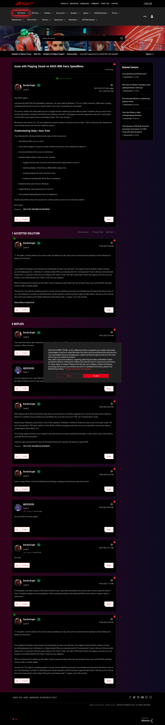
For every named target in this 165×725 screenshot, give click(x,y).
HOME (25, 697)
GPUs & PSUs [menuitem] (31, 20)
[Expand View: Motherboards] (23, 19)
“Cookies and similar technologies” (78, 369)
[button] (17, 219)
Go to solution (66, 78)
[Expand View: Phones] (119, 13)
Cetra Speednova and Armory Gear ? (134, 74)
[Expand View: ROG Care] (40, 13)
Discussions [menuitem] (60, 13)
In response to (33, 511)
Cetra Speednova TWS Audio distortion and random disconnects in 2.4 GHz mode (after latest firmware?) (135, 129)
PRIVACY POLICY (110, 705)
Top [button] (16, 719)
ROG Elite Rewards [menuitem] (88, 20)
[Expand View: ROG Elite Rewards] (96, 19)
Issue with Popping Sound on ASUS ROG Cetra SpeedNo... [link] (99, 54)
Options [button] (149, 54)
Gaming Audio (72, 54)
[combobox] (82, 38)
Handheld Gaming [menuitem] (100, 13)
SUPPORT (114, 4)
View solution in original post (24, 302)
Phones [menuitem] (114, 13)
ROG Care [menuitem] (35, 13)
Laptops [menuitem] (86, 13)
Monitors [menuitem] (45, 20)
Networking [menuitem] (72, 20)
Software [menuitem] (47, 13)
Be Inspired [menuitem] (21, 13)
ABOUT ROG (17, 697)
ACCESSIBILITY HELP (48, 697)
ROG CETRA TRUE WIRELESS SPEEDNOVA (36, 209)
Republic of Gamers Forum (21, 54)
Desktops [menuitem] (74, 13)
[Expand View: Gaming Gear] (65, 19)
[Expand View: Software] (52, 13)
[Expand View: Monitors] (50, 19)
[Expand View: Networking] (78, 19)
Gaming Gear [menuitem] (58, 20)
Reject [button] (69, 376)
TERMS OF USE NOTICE (96, 705)
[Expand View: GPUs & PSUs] (38, 19)
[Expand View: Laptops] (90, 13)
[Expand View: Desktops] (79, 13)
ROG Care (37, 54)
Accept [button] (96, 376)
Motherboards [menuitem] (17, 20)
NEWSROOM (34, 697)
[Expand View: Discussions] (66, 13)
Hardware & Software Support (53, 54)
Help (145, 16)
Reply (109, 219)
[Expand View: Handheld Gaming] (108, 13)
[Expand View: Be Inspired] (28, 13)
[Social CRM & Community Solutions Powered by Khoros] (147, 720)
